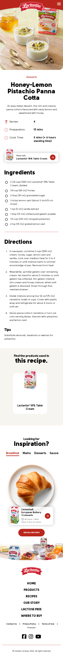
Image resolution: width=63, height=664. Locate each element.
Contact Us (11, 624)
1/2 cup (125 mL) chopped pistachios (30, 219)
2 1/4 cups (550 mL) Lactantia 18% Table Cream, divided (32, 184)
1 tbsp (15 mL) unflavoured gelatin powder (33, 214)
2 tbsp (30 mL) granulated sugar (27, 195)
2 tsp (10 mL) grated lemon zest (27, 224)
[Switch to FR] (31, 628)
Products (31, 590)
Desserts (31, 77)
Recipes (31, 596)
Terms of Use (48, 624)
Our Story (31, 603)
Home (31, 583)
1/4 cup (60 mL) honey (22, 190)
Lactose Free (31, 609)
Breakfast (12, 453)
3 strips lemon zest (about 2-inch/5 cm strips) (31, 202)
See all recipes (31, 533)
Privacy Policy (29, 624)
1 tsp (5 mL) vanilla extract (24, 209)
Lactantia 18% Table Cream (31, 157)
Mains (27, 453)
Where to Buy (31, 616)
